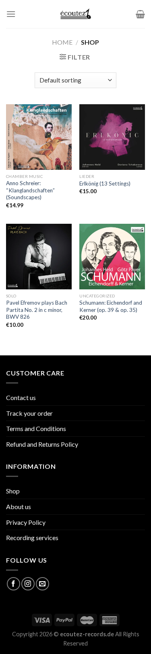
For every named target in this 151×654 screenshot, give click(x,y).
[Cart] (140, 14)
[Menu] (11, 14)
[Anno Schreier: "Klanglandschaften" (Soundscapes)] (39, 137)
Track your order (29, 413)
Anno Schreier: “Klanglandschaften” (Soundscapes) (30, 190)
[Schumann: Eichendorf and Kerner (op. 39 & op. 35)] (112, 256)
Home (62, 42)
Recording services (32, 537)
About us (18, 506)
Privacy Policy (26, 522)
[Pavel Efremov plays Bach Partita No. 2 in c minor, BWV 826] (39, 256)
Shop (13, 491)
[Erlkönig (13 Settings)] (112, 137)
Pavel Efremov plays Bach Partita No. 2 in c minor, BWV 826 (36, 309)
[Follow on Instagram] (28, 583)
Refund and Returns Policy (42, 444)
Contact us (21, 397)
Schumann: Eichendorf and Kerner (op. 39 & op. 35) (110, 306)
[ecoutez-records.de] (75, 14)
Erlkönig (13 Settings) (104, 183)
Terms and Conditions (36, 428)
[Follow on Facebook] (13, 583)
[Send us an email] (42, 583)
